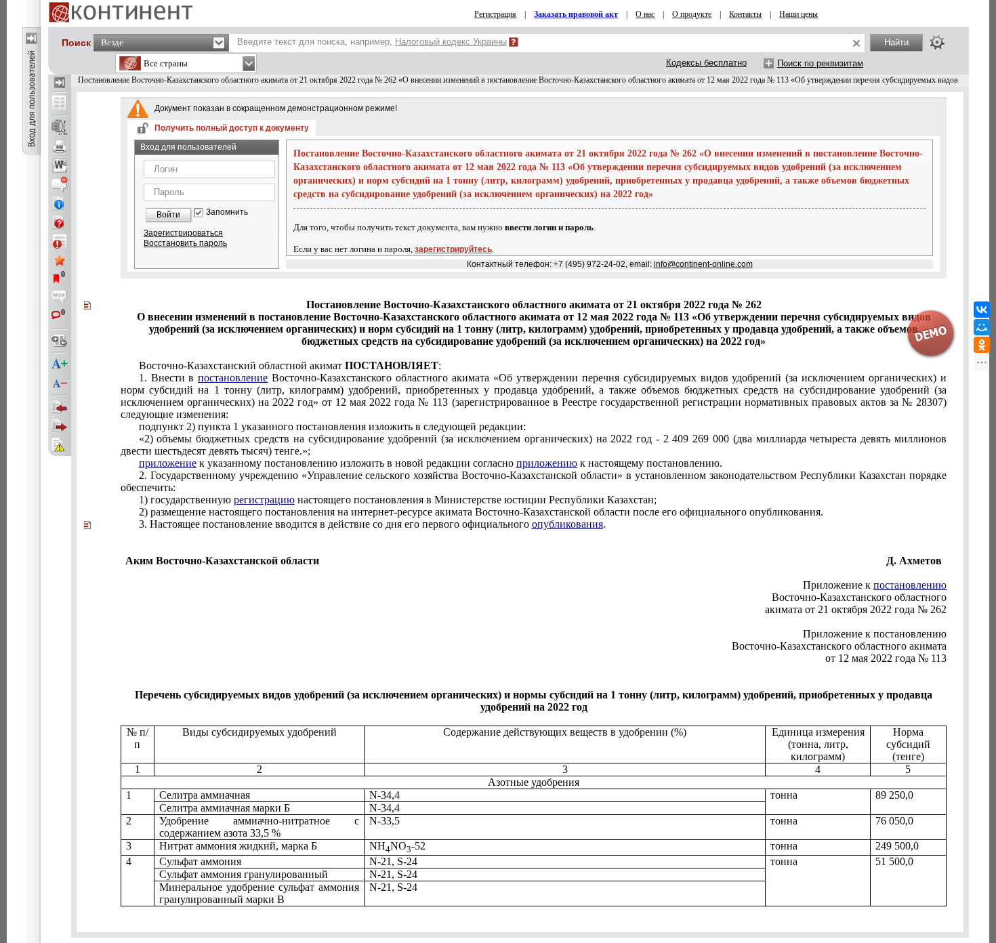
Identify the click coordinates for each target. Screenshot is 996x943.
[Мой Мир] (982, 327)
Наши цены (798, 14)
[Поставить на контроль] (59, 241)
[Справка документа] (59, 222)
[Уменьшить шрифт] (59, 383)
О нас (645, 14)
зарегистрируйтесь (453, 249)
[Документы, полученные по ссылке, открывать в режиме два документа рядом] (59, 104)
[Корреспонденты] (59, 407)
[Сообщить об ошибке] (59, 445)
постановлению (910, 585)
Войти (168, 214)
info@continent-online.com (703, 264)
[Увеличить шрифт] (59, 364)
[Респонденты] (59, 426)
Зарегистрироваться (183, 233)
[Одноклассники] (982, 345)
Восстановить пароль (185, 243)
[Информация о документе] (59, 203)
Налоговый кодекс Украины (451, 42)
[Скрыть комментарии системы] (59, 184)
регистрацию (264, 499)
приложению (546, 463)
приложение (167, 463)
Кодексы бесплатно (706, 63)
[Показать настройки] (937, 42)
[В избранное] (59, 260)
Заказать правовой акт (576, 14)
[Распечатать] (59, 146)
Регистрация (495, 14)
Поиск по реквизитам (820, 63)
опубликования (567, 524)
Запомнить (227, 212)
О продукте (691, 14)
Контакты (745, 14)
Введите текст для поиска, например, (372, 42)
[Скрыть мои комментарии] (59, 298)
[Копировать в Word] (59, 165)
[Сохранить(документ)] (59, 127)
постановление (233, 377)
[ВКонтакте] (982, 309)
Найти (896, 42)
